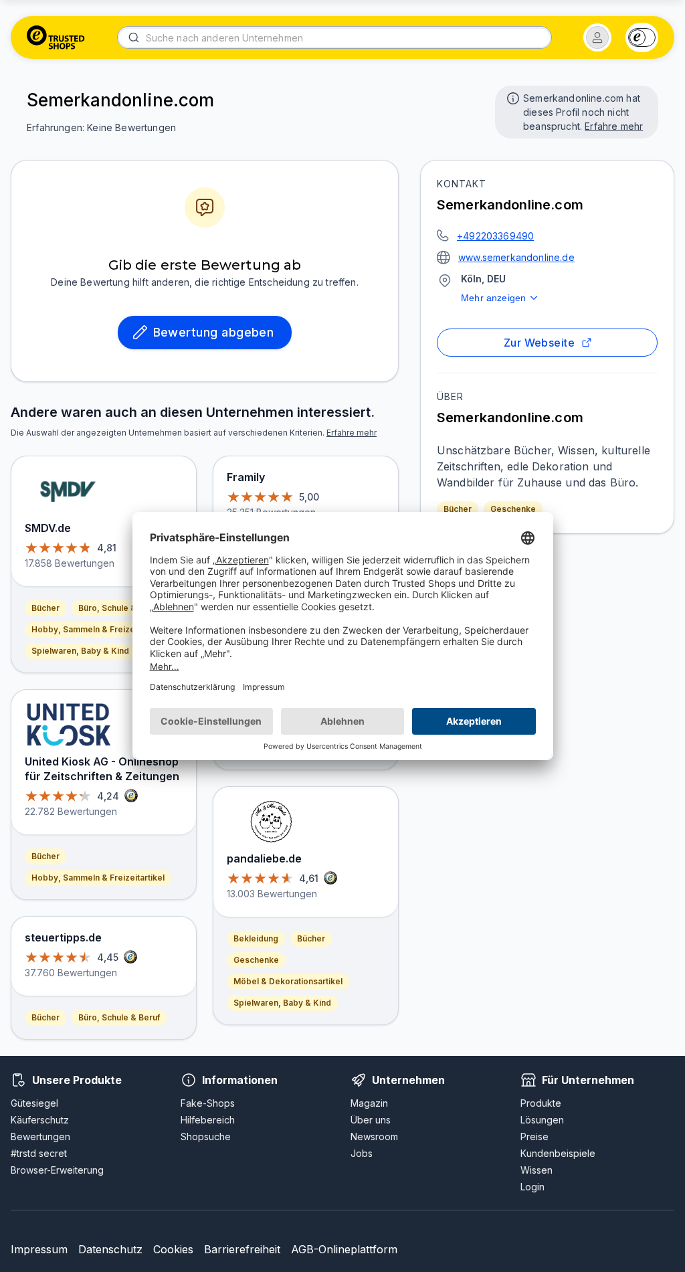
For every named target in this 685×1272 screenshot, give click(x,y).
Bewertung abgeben (213, 332)
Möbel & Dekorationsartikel (287, 981)
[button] (597, 37)
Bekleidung (255, 938)
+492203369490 (495, 236)
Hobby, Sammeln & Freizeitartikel (98, 629)
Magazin (369, 1103)
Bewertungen (40, 1136)
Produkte (540, 1103)
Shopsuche (206, 1136)
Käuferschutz (40, 1119)
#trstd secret (39, 1153)
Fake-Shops (208, 1103)
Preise (534, 1136)
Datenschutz (110, 1249)
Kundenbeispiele (557, 1153)
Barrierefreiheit (242, 1249)
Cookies (173, 1249)
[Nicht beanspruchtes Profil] (512, 97)
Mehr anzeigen (493, 297)
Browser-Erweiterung (57, 1170)
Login (532, 1186)
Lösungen (542, 1119)
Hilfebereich (208, 1119)
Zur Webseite (539, 342)
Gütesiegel (34, 1103)
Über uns (371, 1119)
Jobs (362, 1153)
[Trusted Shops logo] (56, 37)
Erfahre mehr (614, 126)
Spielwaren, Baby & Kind (80, 651)
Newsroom (374, 1136)
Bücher (458, 509)
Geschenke (513, 509)
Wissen (536, 1170)
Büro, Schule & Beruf (119, 608)
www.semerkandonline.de (516, 257)
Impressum (39, 1249)
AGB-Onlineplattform (344, 1249)
